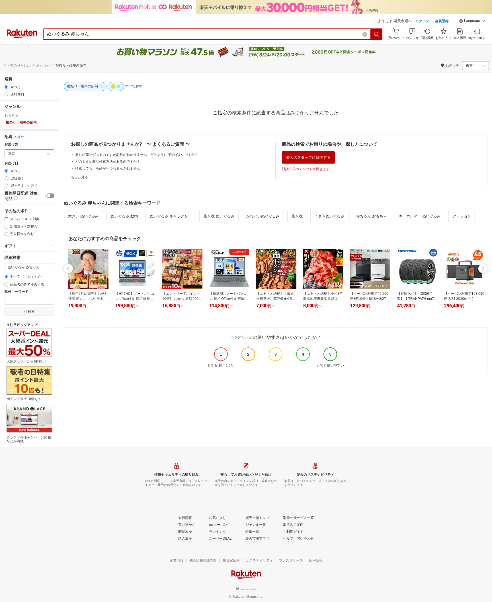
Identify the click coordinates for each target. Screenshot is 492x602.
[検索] (376, 34)
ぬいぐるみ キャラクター (171, 216)
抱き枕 (297, 216)
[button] (472, 22)
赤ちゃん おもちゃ (371, 216)
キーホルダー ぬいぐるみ (420, 216)
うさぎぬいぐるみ (329, 216)
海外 (20, 137)
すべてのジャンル (16, 65)
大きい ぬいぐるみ (83, 216)
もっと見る (79, 177)
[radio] (6, 87)
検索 (31, 312)
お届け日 (11, 163)
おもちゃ (43, 65)
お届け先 (11, 144)
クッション (462, 216)
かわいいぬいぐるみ (263, 216)
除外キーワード (16, 292)
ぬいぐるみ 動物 (124, 216)
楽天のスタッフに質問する (308, 157)
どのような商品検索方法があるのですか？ (107, 162)
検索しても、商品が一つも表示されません (107, 168)
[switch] (50, 195)
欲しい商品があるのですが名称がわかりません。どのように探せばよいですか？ (136, 155)
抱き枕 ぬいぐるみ (219, 216)
